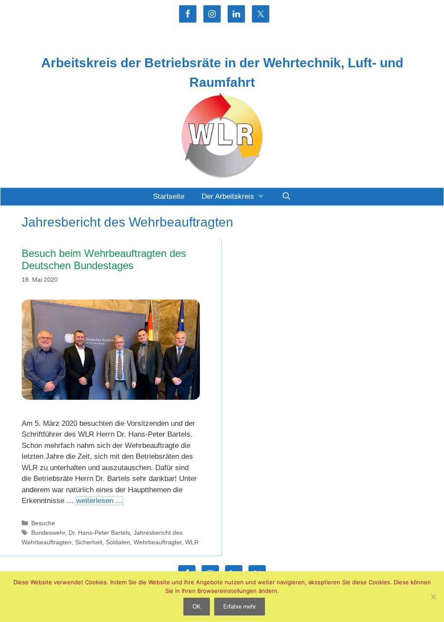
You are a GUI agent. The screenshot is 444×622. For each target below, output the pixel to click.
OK (197, 606)
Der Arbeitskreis (228, 196)
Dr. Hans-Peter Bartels (99, 532)
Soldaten (118, 542)
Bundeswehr (48, 532)
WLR (192, 542)
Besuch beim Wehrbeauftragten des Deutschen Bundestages (104, 259)
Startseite (168, 196)
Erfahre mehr (239, 606)
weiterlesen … (99, 501)
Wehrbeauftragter (158, 542)
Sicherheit (88, 542)
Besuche (43, 523)
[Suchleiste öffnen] (286, 196)
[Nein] (433, 596)
